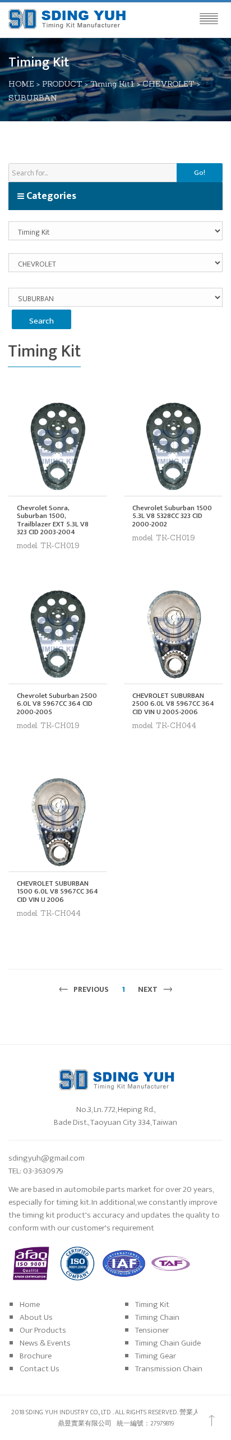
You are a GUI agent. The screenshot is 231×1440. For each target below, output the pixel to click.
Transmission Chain (168, 1369)
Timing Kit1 (112, 84)
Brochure (36, 1356)
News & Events (45, 1343)
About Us (36, 1317)
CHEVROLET (168, 84)
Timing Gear (155, 1356)
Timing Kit (152, 1304)
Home (30, 1304)
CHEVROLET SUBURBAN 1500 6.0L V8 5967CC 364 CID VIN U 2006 (57, 892)
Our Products (43, 1330)
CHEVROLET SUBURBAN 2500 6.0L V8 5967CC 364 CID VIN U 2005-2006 (173, 704)
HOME (21, 84)
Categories (50, 196)
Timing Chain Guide (168, 1343)
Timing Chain (157, 1317)
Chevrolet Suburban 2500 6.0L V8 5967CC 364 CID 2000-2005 (57, 704)
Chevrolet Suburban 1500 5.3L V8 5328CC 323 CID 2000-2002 (172, 516)
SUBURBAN (32, 98)
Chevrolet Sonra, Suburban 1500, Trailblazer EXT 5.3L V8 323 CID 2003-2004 (53, 520)
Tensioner (152, 1330)
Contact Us (39, 1369)
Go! (199, 173)
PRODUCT (62, 84)
